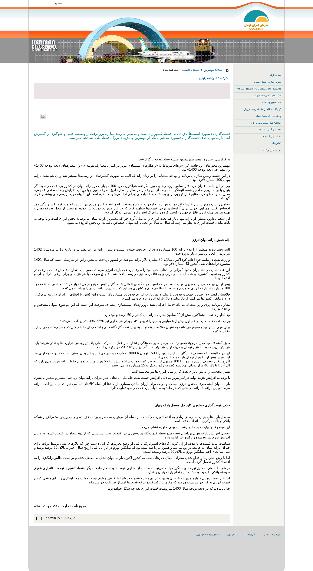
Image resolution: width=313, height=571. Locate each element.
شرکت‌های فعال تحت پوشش (266, 96)
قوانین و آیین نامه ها (270, 130)
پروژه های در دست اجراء (268, 116)
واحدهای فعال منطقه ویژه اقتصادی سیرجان (259, 89)
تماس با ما (276, 143)
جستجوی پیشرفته (271, 102)
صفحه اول (275, 75)
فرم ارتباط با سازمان (271, 534)
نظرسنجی (231, 534)
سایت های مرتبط (272, 150)
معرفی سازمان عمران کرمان (267, 82)
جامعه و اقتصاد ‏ (190, 70)
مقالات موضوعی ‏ (212, 70)
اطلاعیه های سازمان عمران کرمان (265, 123)
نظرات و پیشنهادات (271, 136)
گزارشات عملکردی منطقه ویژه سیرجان (262, 109)
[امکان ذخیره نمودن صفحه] (132, 91)
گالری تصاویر (249, 534)
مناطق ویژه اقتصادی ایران (207, 534)
